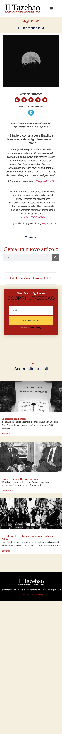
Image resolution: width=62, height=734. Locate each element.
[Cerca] (55, 257)
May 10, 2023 (49, 223)
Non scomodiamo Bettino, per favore (20, 479)
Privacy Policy (35, 327)
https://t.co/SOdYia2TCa (32, 217)
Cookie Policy (24, 594)
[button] (51, 8)
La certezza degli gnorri (14, 418)
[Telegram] (31, 113)
